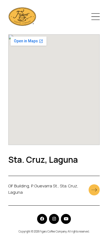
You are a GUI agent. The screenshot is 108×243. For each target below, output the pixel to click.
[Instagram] (54, 219)
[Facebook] (42, 219)
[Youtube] (66, 219)
